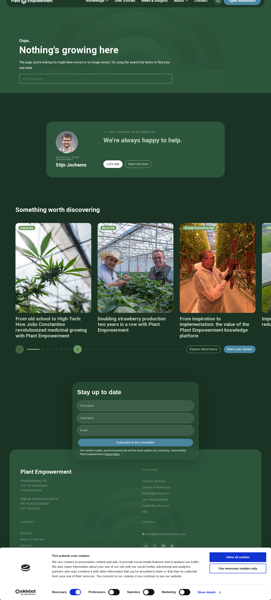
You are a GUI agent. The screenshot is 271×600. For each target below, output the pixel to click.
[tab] (33, 349)
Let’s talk (113, 164)
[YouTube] (163, 546)
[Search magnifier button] (167, 78)
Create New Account (155, 506)
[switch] (114, 592)
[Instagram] (155, 546)
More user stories (239, 349)
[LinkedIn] (146, 546)
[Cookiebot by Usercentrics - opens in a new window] (25, 592)
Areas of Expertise (32, 539)
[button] (33, 349)
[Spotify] (172, 546)
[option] (53, 281)
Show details (207, 592)
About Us (26, 533)
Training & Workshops (156, 487)
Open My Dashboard (155, 499)
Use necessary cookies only (238, 568)
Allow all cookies (238, 557)
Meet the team (138, 164)
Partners (26, 545)
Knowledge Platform (155, 493)
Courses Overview (154, 481)
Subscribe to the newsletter (135, 442)
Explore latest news (203, 349)
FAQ (144, 512)
